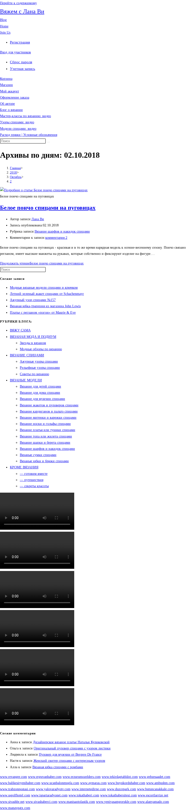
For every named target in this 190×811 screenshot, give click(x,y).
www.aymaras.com (93, 783)
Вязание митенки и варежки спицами (48, 417)
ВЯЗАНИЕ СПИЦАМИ (27, 355)
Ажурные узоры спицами (39, 361)
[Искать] (48, 142)
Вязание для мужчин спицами (42, 399)
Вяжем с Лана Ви (22, 11)
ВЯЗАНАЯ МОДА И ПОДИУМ (33, 337)
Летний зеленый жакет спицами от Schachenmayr (47, 294)
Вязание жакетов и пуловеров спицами (49, 405)
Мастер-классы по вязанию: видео (25, 116)
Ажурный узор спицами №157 (33, 300)
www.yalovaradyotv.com (53, 789)
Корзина (6, 79)
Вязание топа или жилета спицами (46, 436)
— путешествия (31, 480)
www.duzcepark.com (121, 789)
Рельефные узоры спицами (40, 368)
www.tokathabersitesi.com (118, 795)
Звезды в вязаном (33, 343)
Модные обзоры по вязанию (41, 349)
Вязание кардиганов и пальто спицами (49, 411)
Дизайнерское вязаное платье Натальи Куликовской (71, 742)
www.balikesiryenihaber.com (20, 783)
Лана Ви (37, 219)
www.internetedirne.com (88, 789)
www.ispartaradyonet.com (49, 795)
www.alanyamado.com (153, 802)
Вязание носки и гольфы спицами (45, 424)
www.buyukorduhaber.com (126, 783)
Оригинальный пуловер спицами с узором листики (72, 748)
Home (4, 26)
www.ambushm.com (160, 783)
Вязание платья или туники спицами (47, 430)
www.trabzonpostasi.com (17, 789)
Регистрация (20, 42)
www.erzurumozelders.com (82, 777)
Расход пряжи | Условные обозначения (28, 135)
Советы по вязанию (34, 374)
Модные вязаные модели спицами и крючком (44, 287)
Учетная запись (22, 69)
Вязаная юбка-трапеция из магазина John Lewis (45, 306)
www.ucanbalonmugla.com (60, 783)
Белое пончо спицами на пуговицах (47, 207)
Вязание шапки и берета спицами (45, 442)
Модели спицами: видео (18, 129)
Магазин (6, 85)
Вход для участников (15, 52)
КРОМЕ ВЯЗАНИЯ (24, 467)
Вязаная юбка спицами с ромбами (57, 767)
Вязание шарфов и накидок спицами (62, 231)
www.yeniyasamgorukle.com (116, 802)
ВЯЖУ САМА (20, 330)
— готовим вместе (34, 474)
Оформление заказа (14, 97)
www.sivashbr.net (12, 802)
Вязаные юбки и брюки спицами (44, 461)
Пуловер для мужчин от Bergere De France (70, 754)
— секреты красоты (34, 486)
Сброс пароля (21, 62)
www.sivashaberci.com (41, 802)
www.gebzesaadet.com (154, 777)
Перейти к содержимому (18, 3)
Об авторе (7, 104)
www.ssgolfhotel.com (15, 795)
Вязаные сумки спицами (38, 455)
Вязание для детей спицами (40, 386)
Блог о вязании (11, 110)
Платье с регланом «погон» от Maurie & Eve (43, 312)
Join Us (5, 32)
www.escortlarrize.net (153, 795)
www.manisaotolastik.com (76, 802)
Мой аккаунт (9, 91)
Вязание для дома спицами (40, 393)
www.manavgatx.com (15, 808)
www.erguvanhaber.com (45, 777)
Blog (3, 20)
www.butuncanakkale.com (155, 789)
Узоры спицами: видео (17, 122)
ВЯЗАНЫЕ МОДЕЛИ (26, 380)
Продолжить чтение (42, 263)
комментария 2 (56, 238)
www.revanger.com (13, 777)
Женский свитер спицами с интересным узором (69, 761)
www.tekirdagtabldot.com (120, 777)
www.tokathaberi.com (84, 795)
